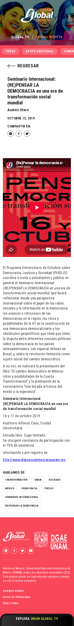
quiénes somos (13, 591)
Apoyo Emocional (40, 51)
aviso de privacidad (16, 597)
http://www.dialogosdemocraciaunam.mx (34, 460)
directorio (10, 603)
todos (10, 51)
